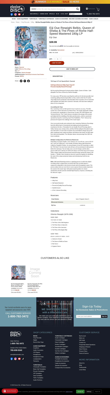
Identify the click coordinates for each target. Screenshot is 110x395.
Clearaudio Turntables (39, 367)
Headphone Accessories (62, 361)
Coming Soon (44, 13)
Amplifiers (36, 348)
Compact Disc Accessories (62, 367)
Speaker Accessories (61, 365)
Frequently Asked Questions (87, 344)
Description (58, 76)
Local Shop (82, 369)
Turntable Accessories (61, 359)
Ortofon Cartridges (60, 353)
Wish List (81, 338)
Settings (89, 391)
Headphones (37, 354)
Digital (35, 340)
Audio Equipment (22, 19)
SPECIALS (52, 13)
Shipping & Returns (84, 347)
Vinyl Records (37, 338)
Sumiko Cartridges (60, 348)
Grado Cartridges (60, 338)
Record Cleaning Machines (78, 19)
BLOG (57, 13)
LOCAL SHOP (64, 13)
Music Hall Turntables (39, 369)
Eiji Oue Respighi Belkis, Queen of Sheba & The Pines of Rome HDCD (17, 285)
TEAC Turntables (38, 377)
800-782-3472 (94, 14)
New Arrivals (34, 13)
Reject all (97, 391)
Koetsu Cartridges (60, 344)
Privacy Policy (83, 351)
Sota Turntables (37, 375)
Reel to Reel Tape (38, 342)
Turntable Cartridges (46, 19)
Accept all (80, 391)
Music (14, 19)
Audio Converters (38, 350)
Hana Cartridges (59, 342)
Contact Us (82, 342)
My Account (82, 336)
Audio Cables (93, 19)
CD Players (36, 352)
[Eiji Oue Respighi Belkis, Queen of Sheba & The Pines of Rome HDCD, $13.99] (18, 272)
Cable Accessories (60, 363)
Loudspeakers (37, 359)
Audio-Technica (37, 380)
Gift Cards (82, 340)
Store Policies (83, 349)
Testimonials (82, 367)
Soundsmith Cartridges (61, 346)
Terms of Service (84, 353)
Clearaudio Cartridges (61, 340)
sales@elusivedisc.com (17, 354)
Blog (80, 365)
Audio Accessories (61, 19)
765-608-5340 (16, 350)
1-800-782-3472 (18, 316)
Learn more (69, 391)
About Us (81, 363)
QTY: (50, 59)
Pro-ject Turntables (38, 371)
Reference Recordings (24, 69)
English (73, 13)
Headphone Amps (38, 356)
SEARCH (33, 9)
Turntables (33, 19)
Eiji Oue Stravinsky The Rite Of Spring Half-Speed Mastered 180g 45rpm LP (35, 285)
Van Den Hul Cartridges (62, 351)
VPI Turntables (37, 373)
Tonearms (36, 361)
